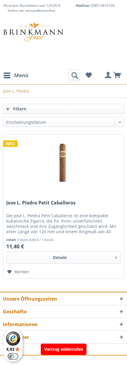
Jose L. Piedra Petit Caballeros (41, 203)
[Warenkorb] (117, 75)
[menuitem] (15, 75)
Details (60, 257)
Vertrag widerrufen (63, 349)
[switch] (13, 356)
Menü (21, 75)
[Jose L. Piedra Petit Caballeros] (63, 164)
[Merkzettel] (89, 75)
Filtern (19, 109)
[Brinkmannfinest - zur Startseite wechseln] (33, 37)
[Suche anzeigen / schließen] (74, 75)
